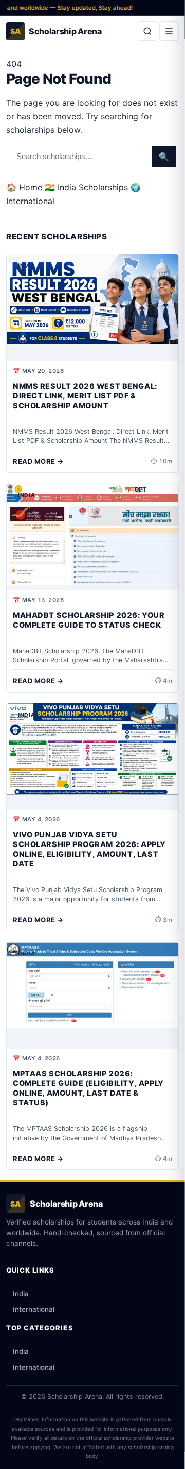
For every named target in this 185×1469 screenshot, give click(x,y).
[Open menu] (169, 31)
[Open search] (147, 31)
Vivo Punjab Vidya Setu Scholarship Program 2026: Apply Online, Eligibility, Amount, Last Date (89, 849)
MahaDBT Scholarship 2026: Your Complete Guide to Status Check (88, 620)
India (21, 1293)
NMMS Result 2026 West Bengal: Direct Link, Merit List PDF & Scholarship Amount (85, 396)
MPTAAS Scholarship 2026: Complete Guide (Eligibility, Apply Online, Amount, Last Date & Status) (88, 1088)
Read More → (38, 461)
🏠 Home (24, 187)
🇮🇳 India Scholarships (86, 187)
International (33, 1309)
